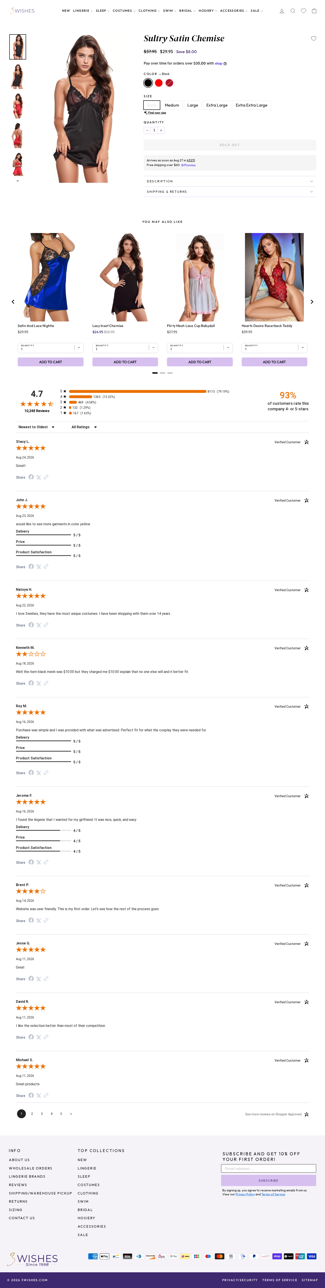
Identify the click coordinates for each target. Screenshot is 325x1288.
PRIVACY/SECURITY (240, 1280)
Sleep (101, 11)
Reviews (18, 1185)
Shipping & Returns (167, 192)
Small (152, 105)
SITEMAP (310, 1280)
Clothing (148, 11)
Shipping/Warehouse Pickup (40, 1193)
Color (157, 74)
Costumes (123, 11)
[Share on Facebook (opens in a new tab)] (31, 477)
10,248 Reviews (37, 411)
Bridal (186, 11)
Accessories (232, 11)
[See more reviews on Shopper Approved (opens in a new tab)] (46, 477)
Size (148, 96)
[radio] (162, 391)
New (66, 11)
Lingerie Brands (27, 1176)
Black (148, 82)
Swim (168, 11)
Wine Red (169, 82)
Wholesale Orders (30, 1168)
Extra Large (217, 105)
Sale (255, 11)
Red (158, 82)
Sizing (16, 1210)
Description (160, 181)
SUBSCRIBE (269, 1181)
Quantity (154, 122)
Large (192, 105)
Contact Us (22, 1218)
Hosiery (207, 11)
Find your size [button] (157, 112)
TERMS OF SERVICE (279, 1280)
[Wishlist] (303, 11)
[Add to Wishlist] (313, 38)
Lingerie (81, 11)
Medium (172, 105)
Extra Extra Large (251, 105)
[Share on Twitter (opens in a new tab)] (38, 477)
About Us (19, 1160)
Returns (18, 1201)
